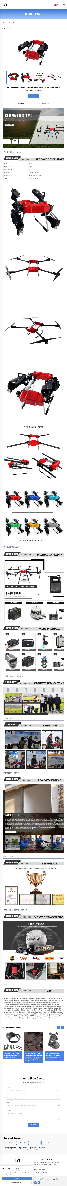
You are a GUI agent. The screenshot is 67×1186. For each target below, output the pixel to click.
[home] (4, 4)
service (53, 1018)
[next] (60, 77)
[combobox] (10, 1105)
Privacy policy (53, 1179)
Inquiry (33, 96)
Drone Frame (13, 23)
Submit (33, 1125)
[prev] (5, 77)
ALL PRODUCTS (8, 28)
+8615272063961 (41, 1170)
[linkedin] (35, 1182)
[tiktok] (39, 1182)
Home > (5, 23)
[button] (58, 1027)
